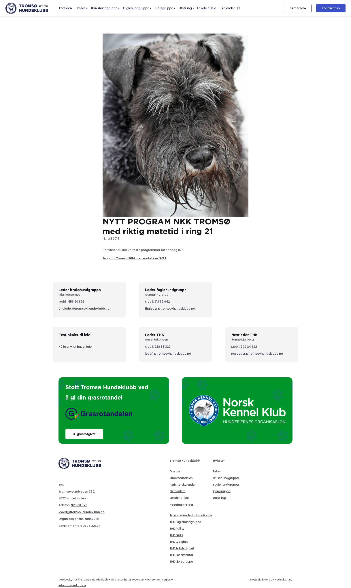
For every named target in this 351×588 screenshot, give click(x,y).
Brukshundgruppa (226, 478)
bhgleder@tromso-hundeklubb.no (84, 308)
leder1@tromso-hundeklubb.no (168, 354)
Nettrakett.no (283, 579)
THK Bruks (176, 535)
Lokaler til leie (179, 498)
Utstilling (219, 498)
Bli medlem (298, 8)
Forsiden (65, 8)
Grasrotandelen (181, 478)
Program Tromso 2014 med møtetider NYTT (134, 258)
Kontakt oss (331, 8)
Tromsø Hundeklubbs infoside (191, 515)
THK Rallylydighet (182, 548)
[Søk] (238, 8)
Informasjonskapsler (72, 585)
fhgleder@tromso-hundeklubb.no (170, 308)
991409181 (92, 519)
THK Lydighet (179, 542)
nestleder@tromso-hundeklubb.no (257, 354)
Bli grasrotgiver (84, 434)
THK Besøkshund (181, 555)
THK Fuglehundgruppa (185, 522)
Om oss (175, 471)
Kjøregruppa (222, 491)
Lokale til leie (206, 8)
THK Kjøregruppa (181, 561)
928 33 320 (162, 347)
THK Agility (177, 528)
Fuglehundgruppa (226, 485)
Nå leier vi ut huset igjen (75, 347)
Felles (217, 471)
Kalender (228, 8)
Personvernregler (158, 579)
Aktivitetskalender (183, 485)
